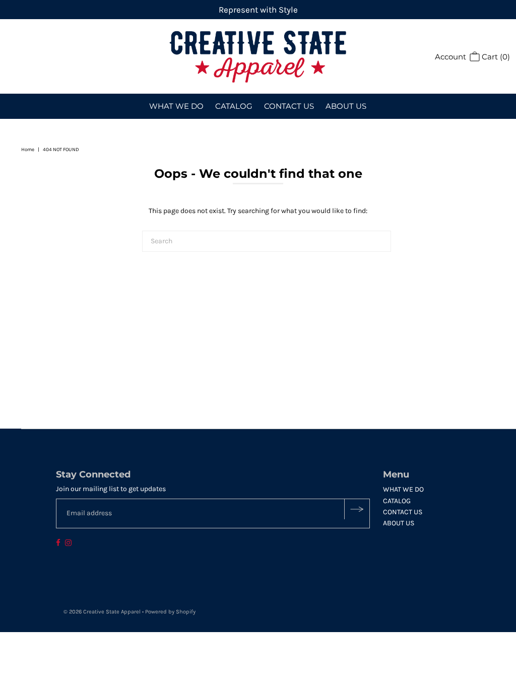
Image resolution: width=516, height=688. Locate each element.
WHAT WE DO (176, 106)
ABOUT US (346, 106)
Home (27, 150)
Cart (495, 56)
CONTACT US (289, 106)
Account (450, 56)
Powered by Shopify (170, 611)
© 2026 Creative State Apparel (102, 611)
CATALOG (233, 106)
